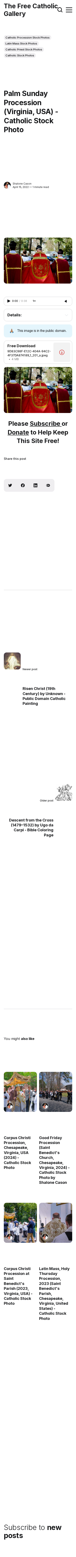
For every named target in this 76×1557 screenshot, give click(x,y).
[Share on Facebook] (22, 485)
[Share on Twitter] (10, 485)
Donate (18, 432)
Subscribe (46, 423)
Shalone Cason (22, 183)
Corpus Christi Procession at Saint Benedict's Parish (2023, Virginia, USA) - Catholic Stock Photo (18, 1286)
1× (34, 301)
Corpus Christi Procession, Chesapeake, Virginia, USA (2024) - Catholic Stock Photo (17, 1152)
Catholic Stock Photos (19, 55)
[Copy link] (48, 485)
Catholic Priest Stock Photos (23, 49)
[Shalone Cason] (7, 185)
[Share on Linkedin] (35, 485)
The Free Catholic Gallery (31, 9)
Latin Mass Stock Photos (21, 43)
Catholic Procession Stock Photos (27, 37)
